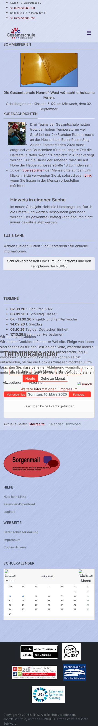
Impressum (68, 389)
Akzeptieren (12, 382)
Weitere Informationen (39, 389)
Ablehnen (36, 382)
